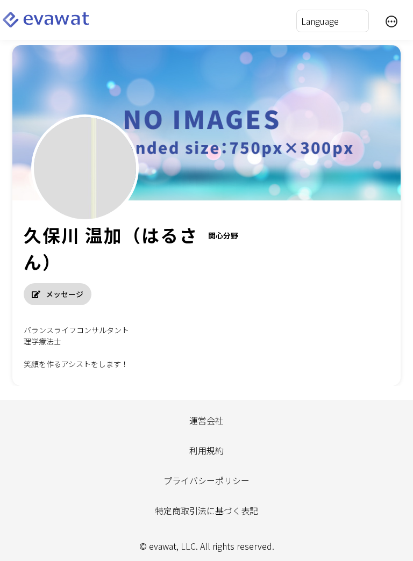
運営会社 (206, 420)
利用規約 (206, 450)
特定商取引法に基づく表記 (206, 510)
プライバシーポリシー (206, 480)
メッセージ (64, 294)
